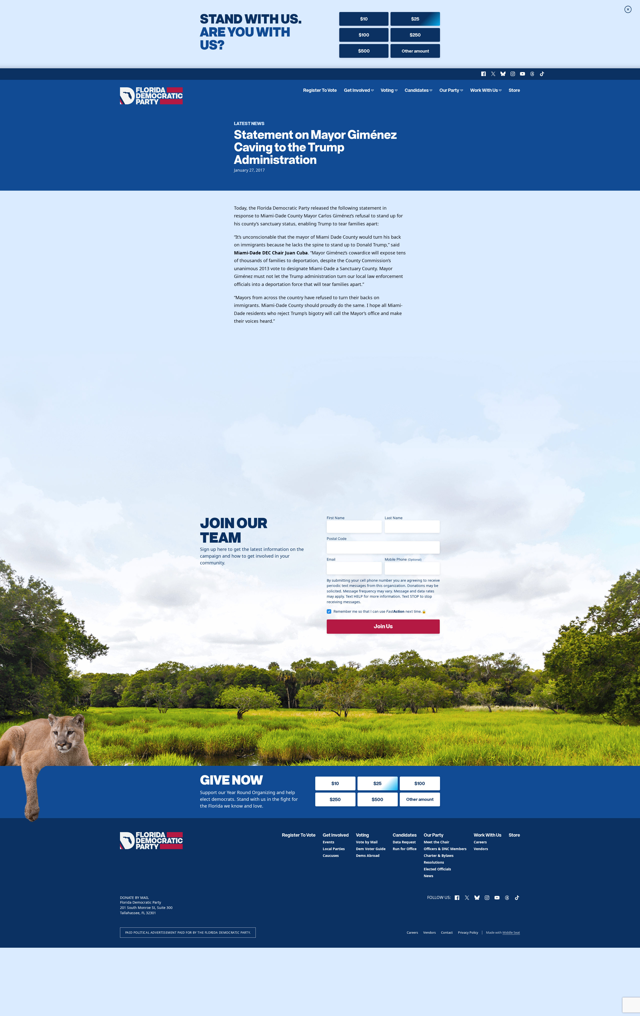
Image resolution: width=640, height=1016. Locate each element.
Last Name (393, 518)
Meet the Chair (436, 842)
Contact (447, 932)
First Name (335, 518)
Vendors (481, 849)
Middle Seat (511, 932)
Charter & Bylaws (439, 856)
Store (514, 90)
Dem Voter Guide (371, 849)
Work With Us (484, 90)
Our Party (449, 90)
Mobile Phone (403, 559)
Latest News (249, 123)
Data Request (404, 842)
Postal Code (336, 538)
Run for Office (404, 849)
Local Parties (334, 849)
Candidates (417, 90)
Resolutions (434, 862)
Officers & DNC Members (445, 849)
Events (328, 842)
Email (331, 559)
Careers (480, 842)
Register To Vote (320, 90)
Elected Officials (437, 869)
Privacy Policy (468, 932)
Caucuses (331, 856)
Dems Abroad (368, 856)
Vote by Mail (367, 842)
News (428, 876)
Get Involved (357, 90)
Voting (387, 90)
